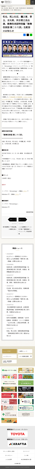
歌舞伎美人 (3, 6)
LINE (31, 35)
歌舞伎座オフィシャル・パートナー (17, 429)
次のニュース (22, 219)
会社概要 (16, 463)
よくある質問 (9, 459)
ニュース (10, 6)
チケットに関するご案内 (8, 451)
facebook (24, 35)
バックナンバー (7, 356)
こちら (25, 191)
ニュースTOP (6, 351)
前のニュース (13, 219)
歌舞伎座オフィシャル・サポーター (17, 439)
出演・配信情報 (7, 361)
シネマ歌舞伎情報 (24, 356)
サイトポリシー (8, 455)
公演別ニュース (23, 351)
